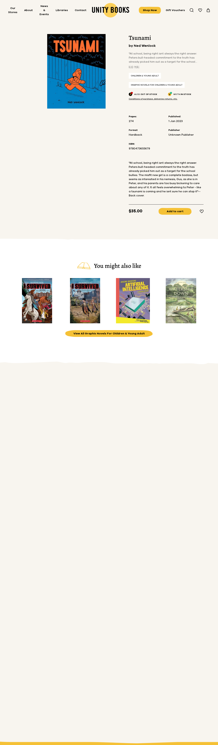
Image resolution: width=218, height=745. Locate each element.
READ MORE (134, 67)
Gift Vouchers (175, 10)
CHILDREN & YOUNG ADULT (145, 76)
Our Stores (12, 10)
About (28, 10)
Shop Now (150, 10)
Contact (80, 10)
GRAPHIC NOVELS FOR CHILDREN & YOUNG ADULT (157, 85)
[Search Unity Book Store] (191, 10)
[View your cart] (208, 10)
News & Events (44, 10)
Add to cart (175, 211)
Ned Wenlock (145, 45)
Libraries (62, 10)
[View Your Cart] (208, 10)
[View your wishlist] (200, 10)
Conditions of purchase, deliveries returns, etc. (153, 99)
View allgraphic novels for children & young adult (109, 333)
